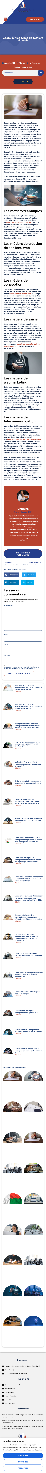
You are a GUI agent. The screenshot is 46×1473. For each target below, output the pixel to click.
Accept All (23, 1456)
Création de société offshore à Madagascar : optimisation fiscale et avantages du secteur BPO (28, 840)
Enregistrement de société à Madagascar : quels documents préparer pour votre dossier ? (27, 726)
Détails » (18, 691)
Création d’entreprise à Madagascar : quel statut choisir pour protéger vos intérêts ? (28, 860)
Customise (23, 1462)
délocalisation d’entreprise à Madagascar (24, 439)
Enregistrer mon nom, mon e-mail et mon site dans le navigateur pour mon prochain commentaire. (22, 667)
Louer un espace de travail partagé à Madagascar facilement (28, 954)
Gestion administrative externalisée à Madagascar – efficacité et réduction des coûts (28, 917)
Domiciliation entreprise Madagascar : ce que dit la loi (26, 1012)
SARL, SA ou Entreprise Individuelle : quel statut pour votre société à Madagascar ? (27, 801)
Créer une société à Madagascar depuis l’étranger (28, 993)
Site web (7, 655)
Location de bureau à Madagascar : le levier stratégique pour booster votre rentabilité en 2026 (29, 898)
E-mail (6, 644)
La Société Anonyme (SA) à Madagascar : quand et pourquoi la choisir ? (28, 764)
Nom (6, 634)
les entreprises (22, 344)
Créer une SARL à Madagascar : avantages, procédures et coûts (28, 782)
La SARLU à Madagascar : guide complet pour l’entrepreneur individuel (28, 745)
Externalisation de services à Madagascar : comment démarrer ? (28, 1051)
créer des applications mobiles (18, 222)
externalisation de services (20, 294)
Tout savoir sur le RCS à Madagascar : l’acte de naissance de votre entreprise (28, 687)
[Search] (41, 73)
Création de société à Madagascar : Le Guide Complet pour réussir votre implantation (29, 879)
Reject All (23, 1468)
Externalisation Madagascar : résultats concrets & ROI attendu (28, 1031)
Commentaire (9, 605)
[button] (5, 19)
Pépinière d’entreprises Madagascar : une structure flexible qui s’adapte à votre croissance (26, 937)
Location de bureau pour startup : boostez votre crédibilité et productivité (29, 975)
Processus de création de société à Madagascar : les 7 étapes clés (28, 819)
